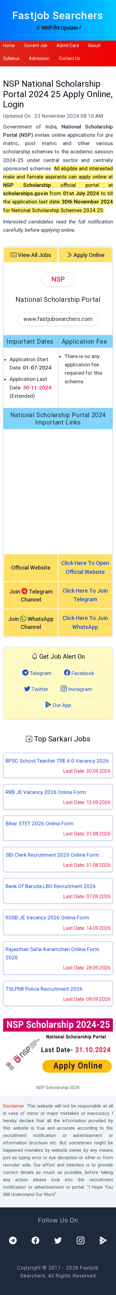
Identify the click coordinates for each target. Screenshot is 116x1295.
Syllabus (11, 58)
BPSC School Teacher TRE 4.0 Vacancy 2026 (57, 761)
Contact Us (69, 58)
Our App (61, 705)
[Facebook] (35, 1241)
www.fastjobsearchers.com (58, 319)
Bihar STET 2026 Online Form (40, 823)
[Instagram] (80, 1241)
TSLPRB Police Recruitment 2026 (44, 989)
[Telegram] (13, 1241)
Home (9, 45)
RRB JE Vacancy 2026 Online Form (46, 792)
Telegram (40, 673)
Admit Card (68, 45)
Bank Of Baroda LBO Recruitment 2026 (51, 886)
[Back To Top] (106, 1285)
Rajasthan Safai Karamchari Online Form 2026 (52, 953)
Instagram (79, 689)
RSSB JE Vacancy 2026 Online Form (47, 917)
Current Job (35, 45)
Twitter (39, 689)
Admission (39, 58)
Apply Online (88, 255)
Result (94, 45)
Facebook (82, 673)
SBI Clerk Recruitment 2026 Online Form (52, 855)
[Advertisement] (58, 491)
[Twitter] (58, 1241)
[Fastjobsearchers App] (103, 1241)
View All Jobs (34, 255)
